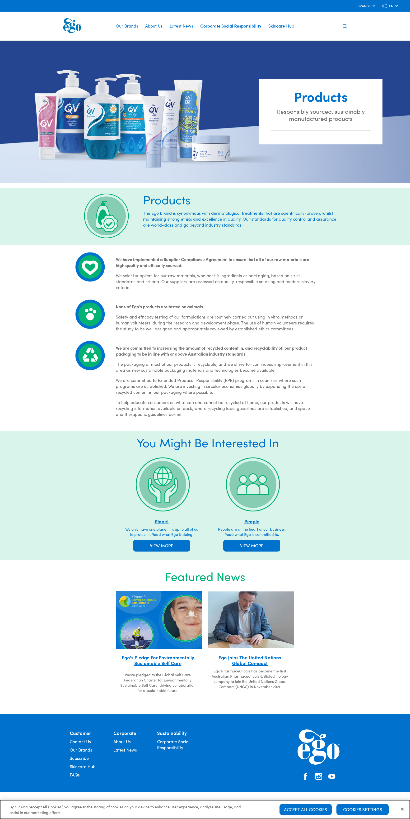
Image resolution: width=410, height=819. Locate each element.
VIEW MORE (161, 545)
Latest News (181, 26)
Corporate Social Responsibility (230, 26)
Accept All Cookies (305, 809)
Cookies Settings (362, 809)
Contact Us (80, 741)
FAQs (75, 775)
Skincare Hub (281, 26)
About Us (154, 26)
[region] (205, 809)
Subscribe (79, 758)
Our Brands (127, 26)
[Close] (402, 809)
